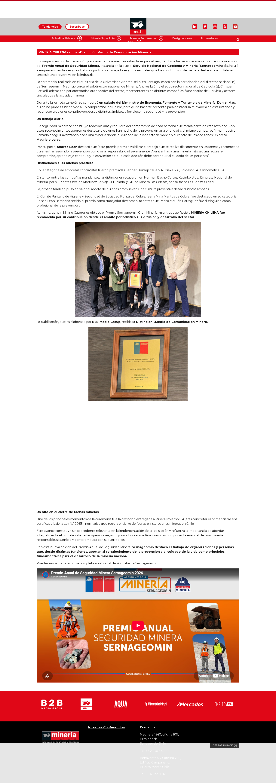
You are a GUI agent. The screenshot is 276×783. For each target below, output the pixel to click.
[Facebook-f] (205, 26)
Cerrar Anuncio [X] (225, 745)
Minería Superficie (102, 38)
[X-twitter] (225, 26)
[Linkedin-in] (194, 26)
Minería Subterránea (143, 38)
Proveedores (209, 38)
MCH (131, 42)
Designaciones (182, 38)
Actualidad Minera (63, 38)
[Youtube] (235, 26)
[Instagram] (215, 26)
